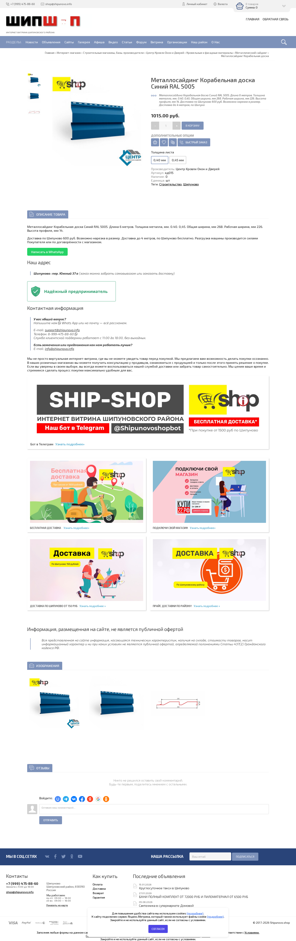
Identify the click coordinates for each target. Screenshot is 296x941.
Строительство (170, 184)
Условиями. (251, 932)
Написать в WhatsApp (47, 252)
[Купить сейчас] (155, 142)
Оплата (97, 884)
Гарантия (99, 897)
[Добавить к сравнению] (173, 142)
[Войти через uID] (58, 799)
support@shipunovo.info (62, 330)
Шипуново (191, 184)
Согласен (158, 929)
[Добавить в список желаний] (164, 142)
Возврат (98, 893)
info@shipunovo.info (59, 349)
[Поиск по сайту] (284, 42)
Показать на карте (57, 905)
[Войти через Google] (98, 799)
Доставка (99, 888)
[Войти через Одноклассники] (106, 799)
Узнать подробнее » (93, 606)
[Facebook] (55, 856)
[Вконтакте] (47, 856)
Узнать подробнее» (70, 444)
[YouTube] (80, 856)
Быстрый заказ (196, 142)
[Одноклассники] (72, 856)
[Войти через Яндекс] (90, 799)
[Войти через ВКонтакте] (74, 799)
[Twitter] (63, 856)
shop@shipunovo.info (20, 891)
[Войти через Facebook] (82, 799)
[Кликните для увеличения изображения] (54, 703)
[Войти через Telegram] (66, 799)
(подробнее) (195, 913)
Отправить (50, 820)
